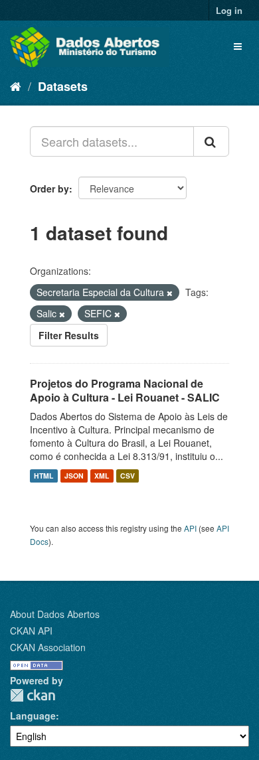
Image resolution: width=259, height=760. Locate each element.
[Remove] (170, 292)
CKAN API (31, 630)
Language (33, 715)
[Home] (15, 85)
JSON (74, 476)
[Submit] (211, 141)
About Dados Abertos (55, 614)
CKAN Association (48, 647)
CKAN (32, 695)
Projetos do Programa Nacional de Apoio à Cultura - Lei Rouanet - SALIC (125, 390)
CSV (127, 476)
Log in (229, 10)
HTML (43, 476)
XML (101, 476)
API (190, 528)
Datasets (63, 86)
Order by (49, 188)
